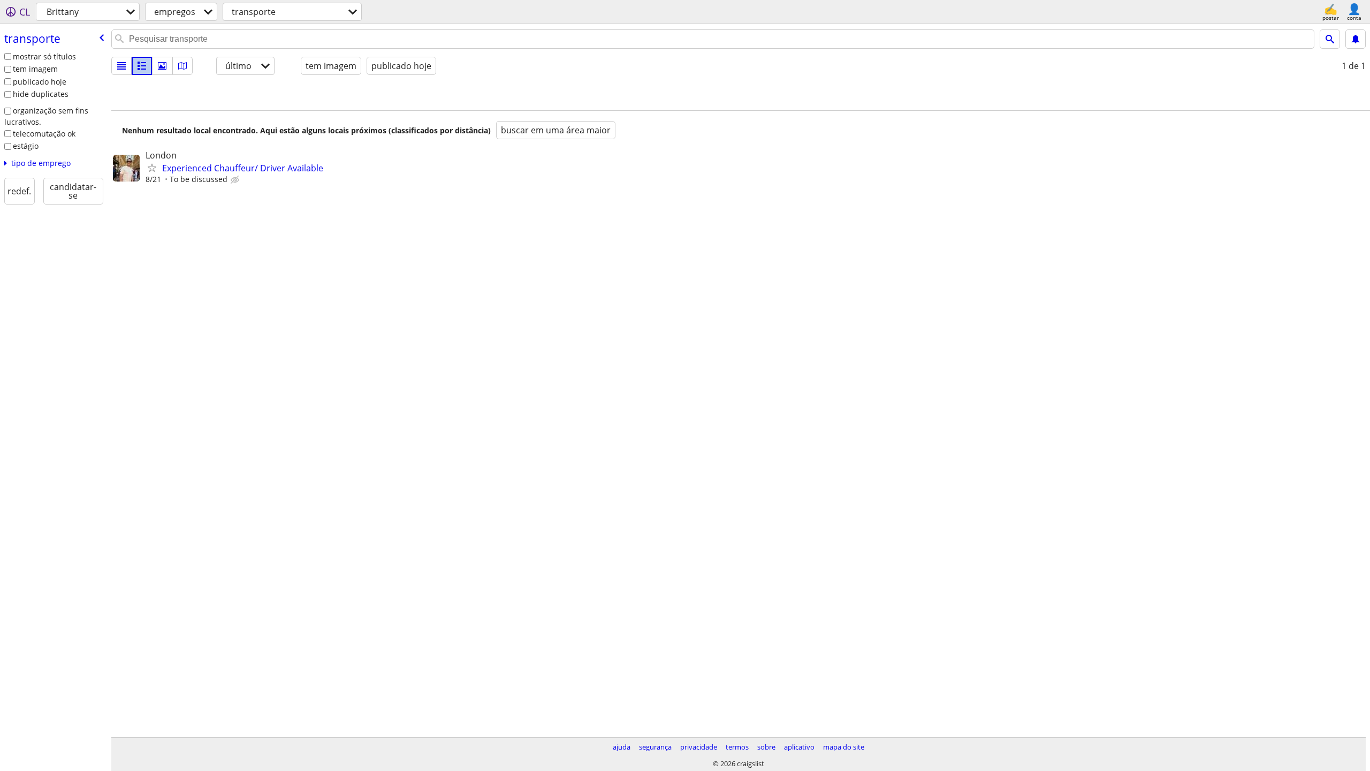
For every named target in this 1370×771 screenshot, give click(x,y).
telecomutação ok (44, 133)
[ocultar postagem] (236, 180)
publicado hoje (39, 82)
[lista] (121, 66)
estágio (26, 146)
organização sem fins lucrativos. (46, 116)
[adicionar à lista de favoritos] (152, 167)
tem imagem (35, 69)
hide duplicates (40, 94)
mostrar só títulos (44, 56)
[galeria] (162, 66)
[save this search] (1355, 39)
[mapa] (182, 66)
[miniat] (142, 66)
